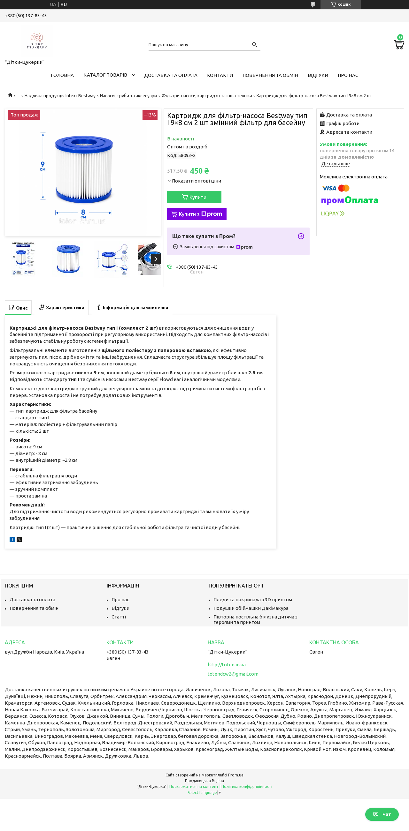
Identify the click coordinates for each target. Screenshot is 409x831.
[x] (19, 540)
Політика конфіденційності (246, 786)
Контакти (220, 75)
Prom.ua (235, 775)
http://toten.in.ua (227, 664)
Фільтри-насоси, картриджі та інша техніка (207, 95)
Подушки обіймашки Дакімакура (251, 608)
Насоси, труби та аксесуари (128, 95)
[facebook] (12, 540)
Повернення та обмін (270, 75)
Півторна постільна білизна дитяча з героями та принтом (255, 619)
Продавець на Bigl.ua (204, 781)
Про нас (348, 75)
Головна (62, 75)
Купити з (189, 214)
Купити (197, 197)
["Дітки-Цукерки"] (37, 39)
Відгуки (318, 75)
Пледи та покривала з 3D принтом (252, 599)
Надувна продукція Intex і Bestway (60, 95)
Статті (119, 616)
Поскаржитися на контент (194, 786)
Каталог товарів (105, 75)
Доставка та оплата (170, 75)
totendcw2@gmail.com (233, 674)
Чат (386, 814)
